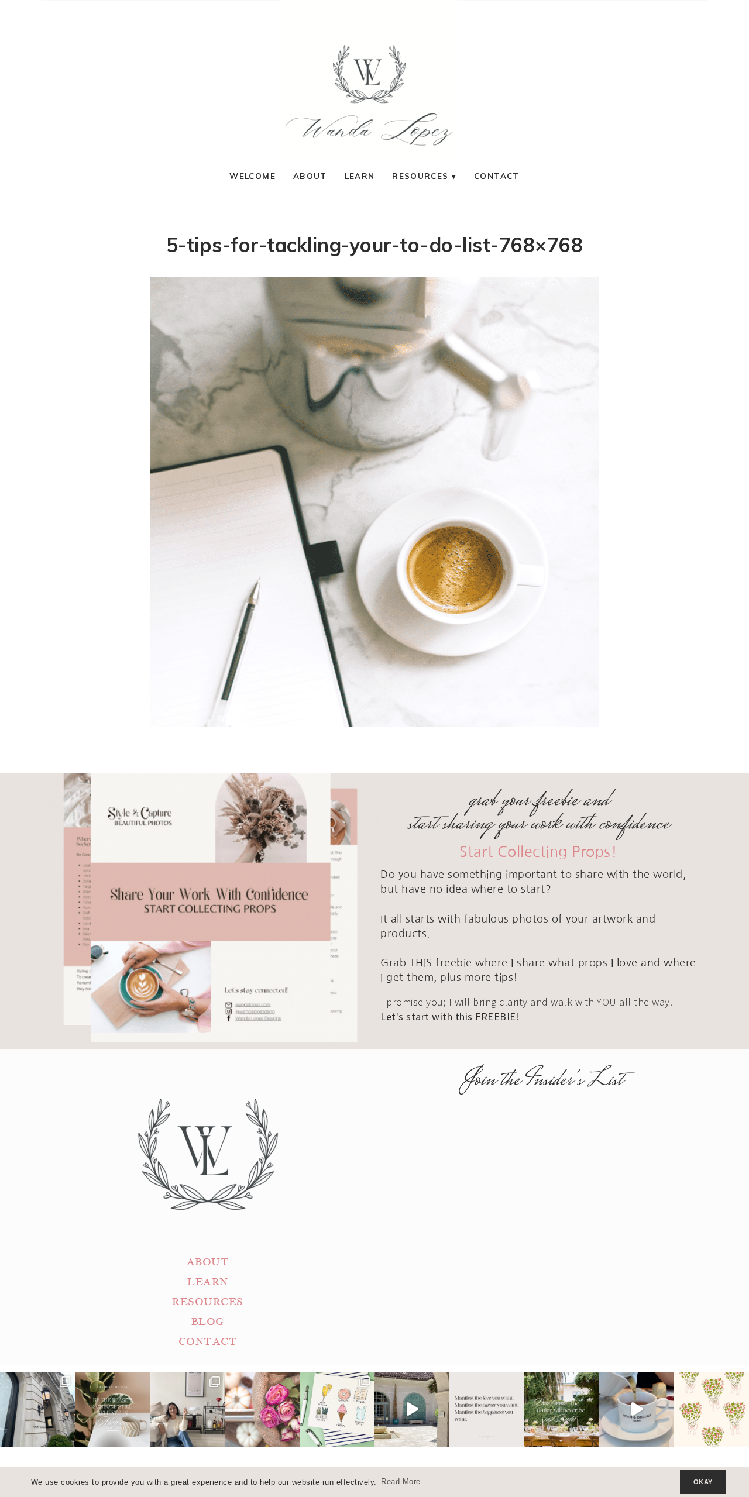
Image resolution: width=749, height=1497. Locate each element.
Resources (420, 176)
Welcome (252, 176)
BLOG (207, 1322)
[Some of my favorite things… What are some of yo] (337, 1409)
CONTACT (208, 1342)
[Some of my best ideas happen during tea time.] (636, 1409)
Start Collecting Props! (538, 852)
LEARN (207, 1282)
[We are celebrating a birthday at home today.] (711, 1409)
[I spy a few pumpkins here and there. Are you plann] (262, 1409)
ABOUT (208, 1262)
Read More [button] (401, 1482)
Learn (360, 176)
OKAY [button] (703, 1481)
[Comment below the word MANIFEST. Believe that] (486, 1409)
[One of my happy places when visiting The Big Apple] (37, 1409)
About (310, 176)
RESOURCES (207, 1302)
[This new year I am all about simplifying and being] (187, 1409)
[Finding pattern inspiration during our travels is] (411, 1409)
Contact (496, 176)
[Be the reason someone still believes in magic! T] (112, 1409)
